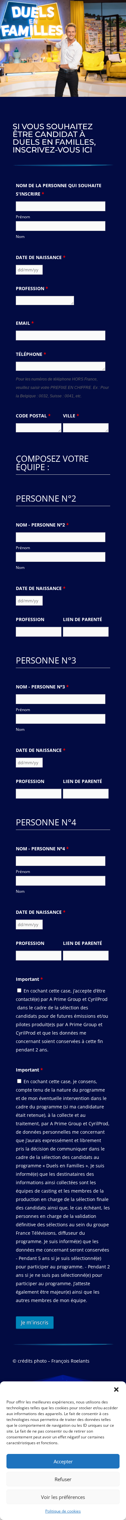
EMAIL (25, 323)
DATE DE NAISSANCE (41, 257)
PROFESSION (32, 288)
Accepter (63, 1461)
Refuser (63, 1479)
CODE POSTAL (33, 416)
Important (29, 979)
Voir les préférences (63, 1497)
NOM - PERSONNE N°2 (42, 525)
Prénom (23, 217)
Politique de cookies (63, 1511)
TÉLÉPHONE (31, 354)
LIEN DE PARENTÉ (82, 619)
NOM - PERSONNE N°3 (42, 687)
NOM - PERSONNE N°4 (42, 848)
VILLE (71, 416)
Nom (20, 236)
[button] (116, 1389)
